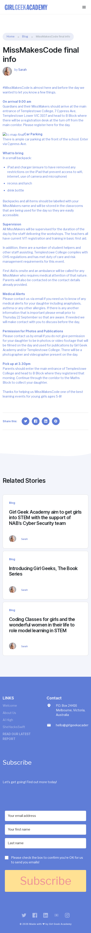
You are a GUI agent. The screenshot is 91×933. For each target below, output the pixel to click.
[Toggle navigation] (84, 7)
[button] (45, 861)
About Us (9, 713)
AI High (8, 720)
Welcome (10, 705)
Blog (25, 36)
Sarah (22, 69)
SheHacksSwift (14, 727)
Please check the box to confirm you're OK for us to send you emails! (47, 860)
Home (10, 36)
